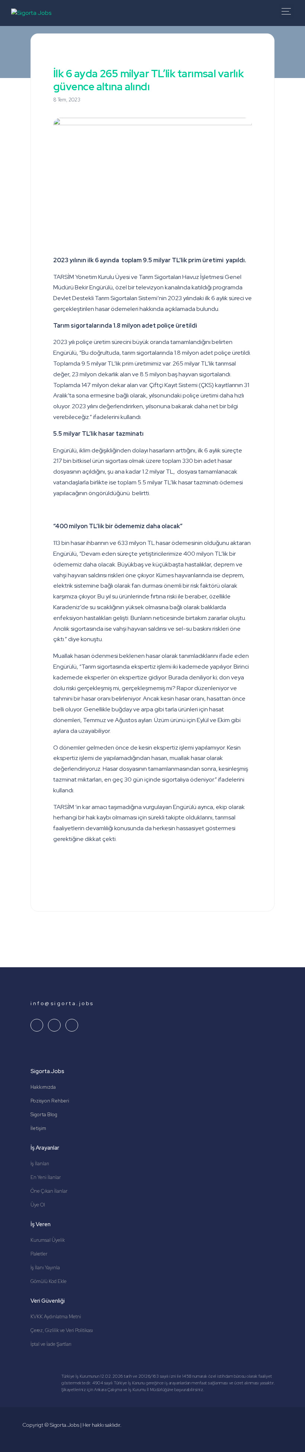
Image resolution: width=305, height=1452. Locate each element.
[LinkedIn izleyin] (36, 1025)
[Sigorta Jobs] (31, 13)
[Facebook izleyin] (71, 1025)
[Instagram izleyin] (54, 1025)
